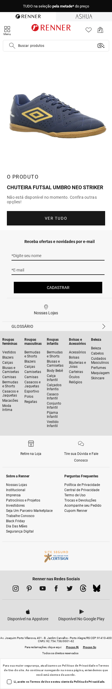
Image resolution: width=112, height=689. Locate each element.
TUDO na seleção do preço (56, 6)
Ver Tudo (56, 218)
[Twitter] (69, 589)
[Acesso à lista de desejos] (88, 31)
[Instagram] (15, 589)
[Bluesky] (96, 589)
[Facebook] (56, 589)
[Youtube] (42, 589)
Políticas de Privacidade (79, 665)
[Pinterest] (29, 589)
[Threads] (83, 589)
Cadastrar (58, 287)
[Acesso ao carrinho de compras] (100, 31)
